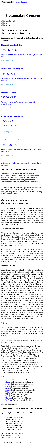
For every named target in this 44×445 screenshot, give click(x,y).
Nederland (15, 163)
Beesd (7, 396)
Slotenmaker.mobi (21, 2)
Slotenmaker (5, 163)
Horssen (8, 398)
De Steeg (8, 400)
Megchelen (9, 390)
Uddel (7, 394)
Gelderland (25, 163)
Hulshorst (8, 382)
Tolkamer (8, 392)
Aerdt (7, 388)
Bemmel (8, 380)
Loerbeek (8, 384)
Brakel (7, 386)
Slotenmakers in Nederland (10, 437)
